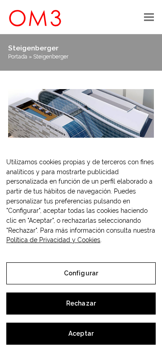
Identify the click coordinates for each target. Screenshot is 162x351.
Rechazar (81, 303)
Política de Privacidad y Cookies (53, 239)
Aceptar (81, 333)
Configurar (81, 273)
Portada (17, 57)
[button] (149, 17)
